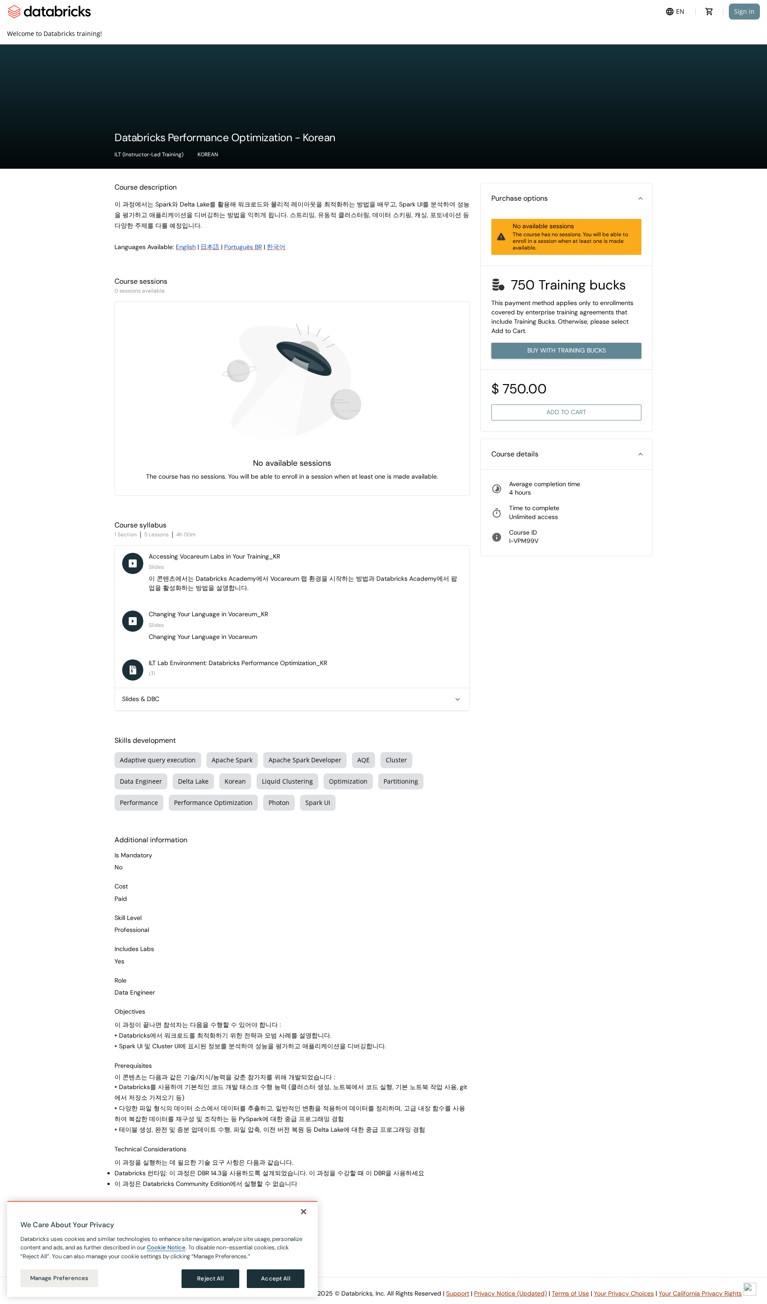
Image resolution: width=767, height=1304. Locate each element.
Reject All (210, 1278)
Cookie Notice (166, 1247)
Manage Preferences (59, 1278)
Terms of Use (570, 1293)
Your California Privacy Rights (700, 1293)
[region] (162, 1249)
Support (457, 1293)
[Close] (303, 1211)
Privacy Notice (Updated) (510, 1293)
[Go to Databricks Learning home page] (49, 11)
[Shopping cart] (709, 12)
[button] (566, 198)
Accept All (275, 1278)
